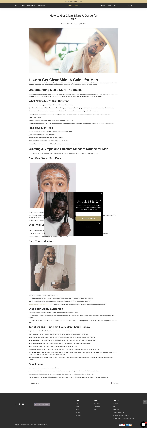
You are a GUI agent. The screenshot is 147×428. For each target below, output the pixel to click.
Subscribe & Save (88, 218)
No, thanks (88, 227)
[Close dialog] (101, 193)
